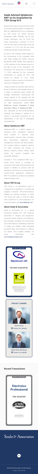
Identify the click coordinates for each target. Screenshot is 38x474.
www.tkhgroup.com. (26, 202)
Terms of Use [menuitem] (21, 470)
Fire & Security (19, 290)
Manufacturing (17, 287)
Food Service (19, 415)
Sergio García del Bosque (19, 350)
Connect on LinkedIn (20, 328)
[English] (19, 3)
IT (24, 287)
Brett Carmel (19, 326)
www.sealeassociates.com (13, 237)
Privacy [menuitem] (15, 470)
